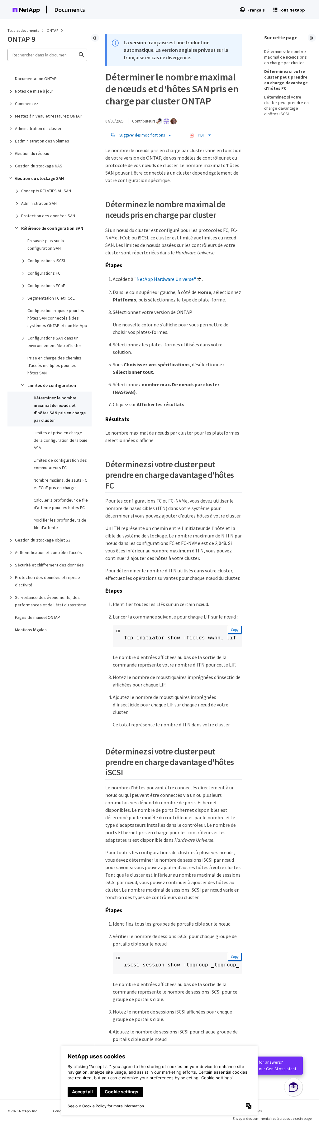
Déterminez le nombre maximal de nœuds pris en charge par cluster (285, 57)
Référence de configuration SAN (52, 228)
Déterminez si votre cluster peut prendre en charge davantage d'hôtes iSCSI (286, 105)
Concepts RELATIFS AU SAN (46, 191)
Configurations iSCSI (46, 260)
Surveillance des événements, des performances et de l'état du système (50, 601)
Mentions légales (31, 630)
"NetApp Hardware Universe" (165, 279)
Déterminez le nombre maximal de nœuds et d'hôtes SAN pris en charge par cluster (60, 409)
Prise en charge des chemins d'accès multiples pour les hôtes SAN (54, 365)
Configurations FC (43, 273)
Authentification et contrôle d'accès (48, 552)
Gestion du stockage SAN (39, 178)
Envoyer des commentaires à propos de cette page (272, 1118)
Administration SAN (39, 203)
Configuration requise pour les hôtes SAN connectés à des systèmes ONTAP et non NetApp (57, 318)
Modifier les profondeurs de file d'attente (60, 523)
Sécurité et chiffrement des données (49, 565)
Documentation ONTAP (36, 78)
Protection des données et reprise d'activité (47, 581)
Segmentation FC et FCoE (51, 298)
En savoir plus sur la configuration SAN (45, 244)
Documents (69, 9)
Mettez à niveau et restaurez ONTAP (48, 116)
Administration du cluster (38, 128)
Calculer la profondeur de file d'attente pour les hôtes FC (61, 503)
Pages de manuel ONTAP (37, 617)
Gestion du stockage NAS (38, 166)
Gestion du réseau (32, 153)
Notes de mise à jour (34, 91)
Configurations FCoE (46, 285)
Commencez (26, 103)
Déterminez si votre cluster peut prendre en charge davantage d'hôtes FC (286, 80)
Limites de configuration (51, 385)
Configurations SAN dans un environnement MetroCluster (54, 341)
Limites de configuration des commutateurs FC (60, 463)
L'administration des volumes (42, 141)
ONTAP (53, 30)
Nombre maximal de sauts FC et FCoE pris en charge (60, 483)
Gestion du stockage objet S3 (42, 540)
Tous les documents (23, 30)
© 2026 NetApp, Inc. (22, 1111)
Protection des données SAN (48, 216)
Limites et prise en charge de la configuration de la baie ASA (61, 440)
